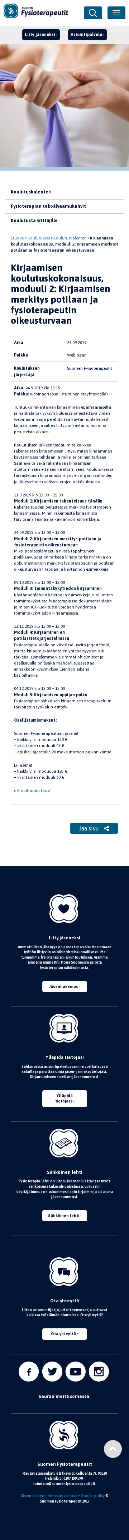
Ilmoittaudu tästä (34, 790)
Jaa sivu (89, 828)
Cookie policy (93, 1496)
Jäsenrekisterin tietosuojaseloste (49, 1496)
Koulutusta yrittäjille (34, 220)
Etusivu (17, 238)
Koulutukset (39, 238)
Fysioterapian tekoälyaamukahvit (48, 206)
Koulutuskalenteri (31, 192)
